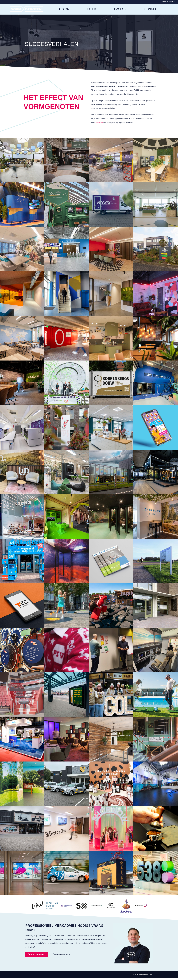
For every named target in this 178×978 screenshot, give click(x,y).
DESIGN (63, 9)
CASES (119, 9)
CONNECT (151, 9)
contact (100, 122)
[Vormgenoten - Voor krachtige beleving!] (26, 9)
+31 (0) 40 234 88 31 (168, 2)
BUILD (91, 9)
